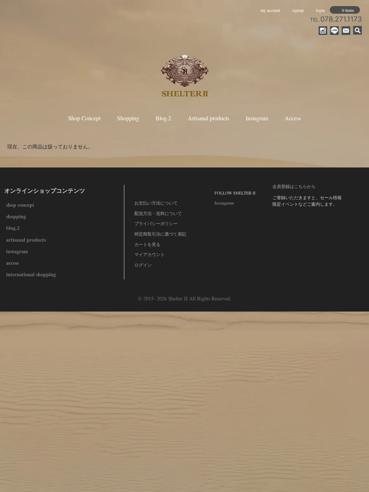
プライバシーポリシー (156, 223)
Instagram (257, 118)
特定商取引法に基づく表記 (160, 234)
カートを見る (147, 244)
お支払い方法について (156, 203)
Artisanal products (208, 118)
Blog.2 (163, 118)
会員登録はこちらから (294, 186)
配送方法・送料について (158, 213)
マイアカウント (149, 254)
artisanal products (26, 239)
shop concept (20, 205)
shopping (16, 216)
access (12, 263)
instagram (17, 251)
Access (293, 118)
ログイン (143, 265)
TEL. (336, 20)
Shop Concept (84, 118)
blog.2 (12, 228)
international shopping (31, 274)
